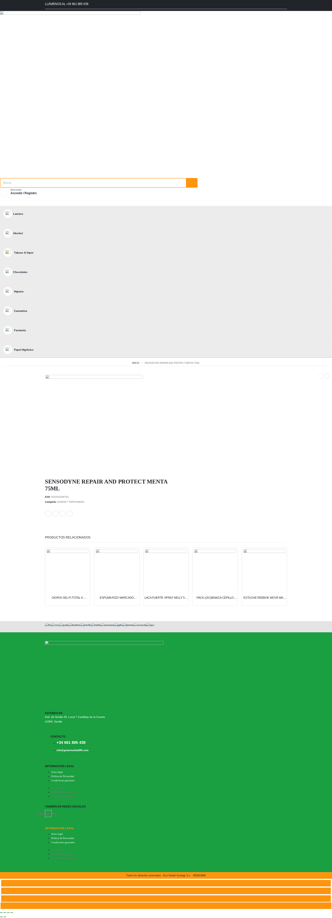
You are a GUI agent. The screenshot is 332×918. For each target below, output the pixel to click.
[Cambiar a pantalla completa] (4, 912)
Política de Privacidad (62, 776)
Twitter (55, 513)
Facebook (48, 513)
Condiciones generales (63, 780)
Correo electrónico (69, 513)
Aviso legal (57, 772)
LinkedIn (62, 513)
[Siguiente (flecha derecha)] (4, 916)
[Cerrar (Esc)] (11, 912)
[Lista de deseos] (5, 203)
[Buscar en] (191, 182)
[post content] (67, 570)
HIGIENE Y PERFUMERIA (70, 502)
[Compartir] (8, 912)
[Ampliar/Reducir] (1, 912)
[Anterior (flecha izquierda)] (1, 916)
